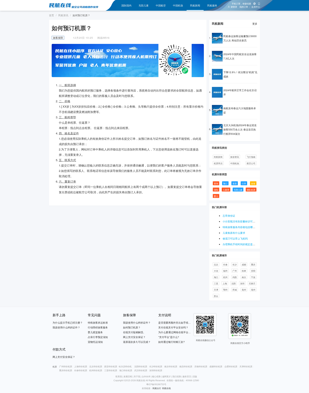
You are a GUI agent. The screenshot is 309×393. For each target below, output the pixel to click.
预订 (225, 183)
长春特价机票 (80, 370)
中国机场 (178, 5)
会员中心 (255, 7)
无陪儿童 (144, 5)
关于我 (137, 376)
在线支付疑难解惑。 (134, 332)
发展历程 (128, 376)
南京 (244, 277)
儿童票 (226, 189)
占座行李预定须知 (98, 337)
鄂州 (225, 289)
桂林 (244, 270)
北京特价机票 (95, 366)
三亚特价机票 (110, 370)
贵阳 (253, 270)
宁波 (253, 277)
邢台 (216, 296)
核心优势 (156, 376)
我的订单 (243, 7)
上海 (225, 283)
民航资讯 (63, 15)
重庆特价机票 (65, 370)
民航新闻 (195, 5)
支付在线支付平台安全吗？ (173, 327)
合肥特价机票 (230, 366)
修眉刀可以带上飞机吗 (235, 238)
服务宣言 (187, 376)
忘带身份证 (229, 215)
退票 (234, 183)
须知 (216, 189)
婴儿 (216, 196)
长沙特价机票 (155, 366)
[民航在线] (77, 5)
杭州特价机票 (95, 370)
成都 (244, 264)
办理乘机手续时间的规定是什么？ (241, 244)
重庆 (253, 264)
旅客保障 (58, 37)
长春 (225, 264)
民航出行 (157, 388)
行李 (244, 183)
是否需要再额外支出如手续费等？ (177, 322)
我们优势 (176, 376)
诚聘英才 (166, 376)
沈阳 (233, 283)
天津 (216, 289)
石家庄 (252, 283)
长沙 (234, 264)
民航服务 (212, 5)
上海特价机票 (80, 366)
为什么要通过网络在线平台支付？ (177, 332)
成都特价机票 (215, 366)
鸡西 (234, 277)
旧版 (195, 376)
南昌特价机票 (185, 366)
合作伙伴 (146, 376)
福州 (225, 270)
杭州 (225, 277)
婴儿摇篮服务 (95, 332)
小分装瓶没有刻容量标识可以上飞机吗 (244, 221)
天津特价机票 (245, 366)
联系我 (119, 376)
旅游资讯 (234, 156)
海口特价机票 (125, 370)
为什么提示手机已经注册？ (68, 322)
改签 (253, 183)
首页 (51, 15)
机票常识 (218, 163)
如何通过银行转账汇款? (171, 342)
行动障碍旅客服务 (98, 327)
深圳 (242, 283)
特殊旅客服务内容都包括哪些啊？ (241, 227)
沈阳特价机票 (140, 366)
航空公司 (251, 163)
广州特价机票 (65, 366)
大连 (216, 270)
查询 (216, 183)
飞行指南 (251, 156)
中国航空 (161, 5)
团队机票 (251, 189)
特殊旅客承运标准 (98, 322)
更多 (254, 23)
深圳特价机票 (155, 370)
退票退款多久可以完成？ (137, 342)
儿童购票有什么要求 (234, 233)
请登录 (234, 7)
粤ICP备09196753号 (156, 384)
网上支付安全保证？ (134, 337)
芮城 (234, 289)
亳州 (244, 289)
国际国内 (126, 5)
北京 (216, 264)
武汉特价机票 (140, 370)
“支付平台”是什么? (168, 337)
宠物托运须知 (95, 342)
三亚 (216, 283)
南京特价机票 (170, 366)
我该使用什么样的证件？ (66, 327)
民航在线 (166, 388)
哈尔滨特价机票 (126, 366)
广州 (234, 270)
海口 (216, 277)
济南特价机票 (200, 366)
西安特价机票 (110, 366)
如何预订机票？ (132, 327)
